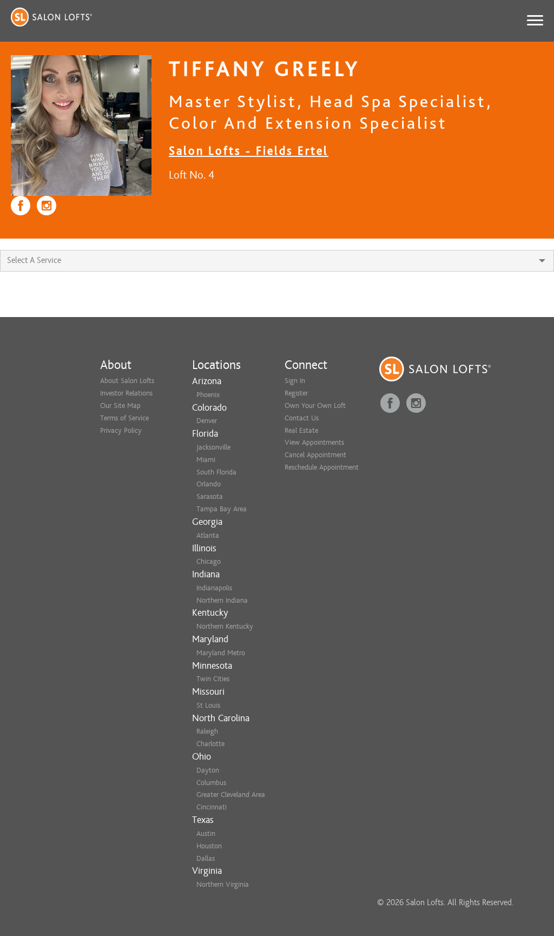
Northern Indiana (222, 600)
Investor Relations (126, 393)
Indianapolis (214, 588)
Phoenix (208, 395)
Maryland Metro (220, 653)
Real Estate (301, 430)
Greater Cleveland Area (230, 794)
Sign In (295, 381)
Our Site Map (120, 405)
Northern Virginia (222, 884)
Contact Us (302, 418)
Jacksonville (213, 447)
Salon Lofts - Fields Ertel (248, 150)
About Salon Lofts (127, 381)
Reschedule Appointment (322, 467)
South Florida (216, 472)
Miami (205, 460)
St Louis (208, 705)
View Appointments (314, 442)
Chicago (208, 561)
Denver (206, 421)
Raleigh (207, 731)
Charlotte (210, 744)
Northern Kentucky (224, 626)
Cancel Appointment (315, 455)
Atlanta (207, 535)
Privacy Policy (121, 430)
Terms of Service (124, 418)
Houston (209, 846)
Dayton (207, 770)
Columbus (211, 783)
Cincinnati (211, 807)
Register (296, 393)
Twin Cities (212, 679)
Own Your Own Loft (315, 405)
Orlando (208, 484)
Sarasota (209, 496)
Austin (205, 833)
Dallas (205, 858)
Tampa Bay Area (221, 509)
